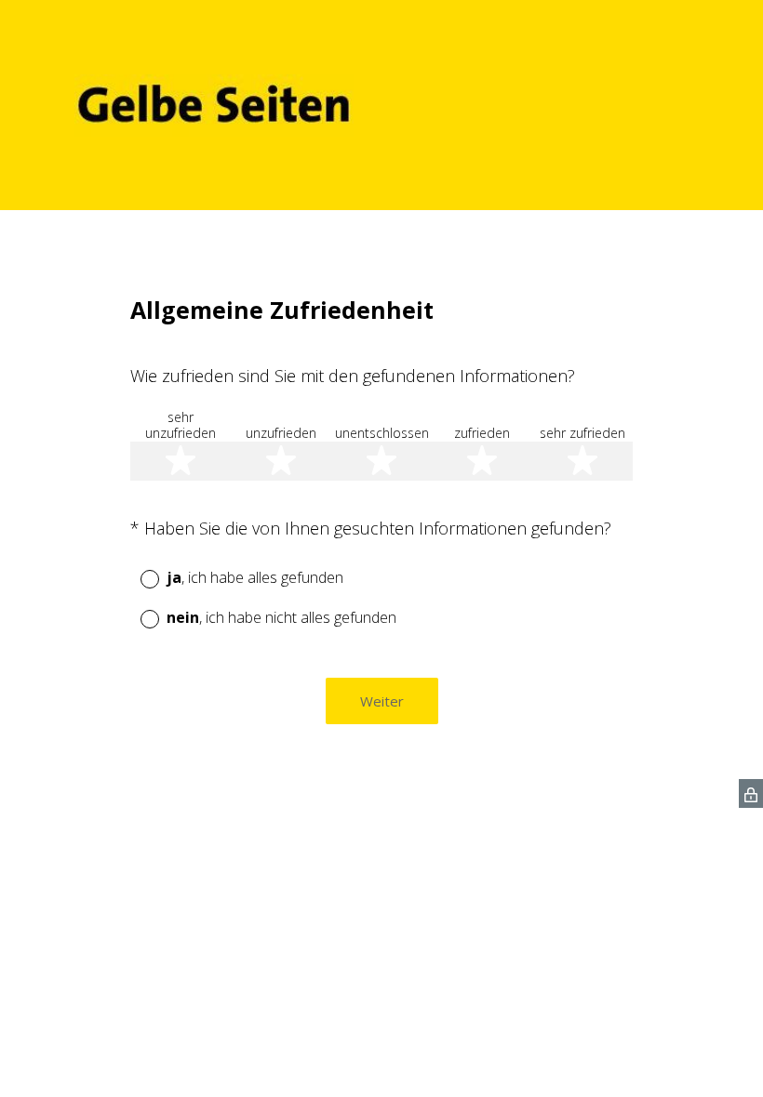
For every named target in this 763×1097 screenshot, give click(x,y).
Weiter (382, 701)
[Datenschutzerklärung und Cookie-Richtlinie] (750, 793)
